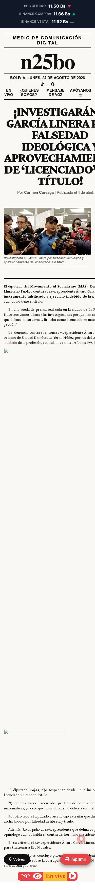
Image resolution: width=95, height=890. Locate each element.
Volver (18, 859)
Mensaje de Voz (55, 92)
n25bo (47, 61)
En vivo (8, 92)
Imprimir (77, 859)
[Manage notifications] (81, 839)
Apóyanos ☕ (80, 92)
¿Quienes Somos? (29, 92)
